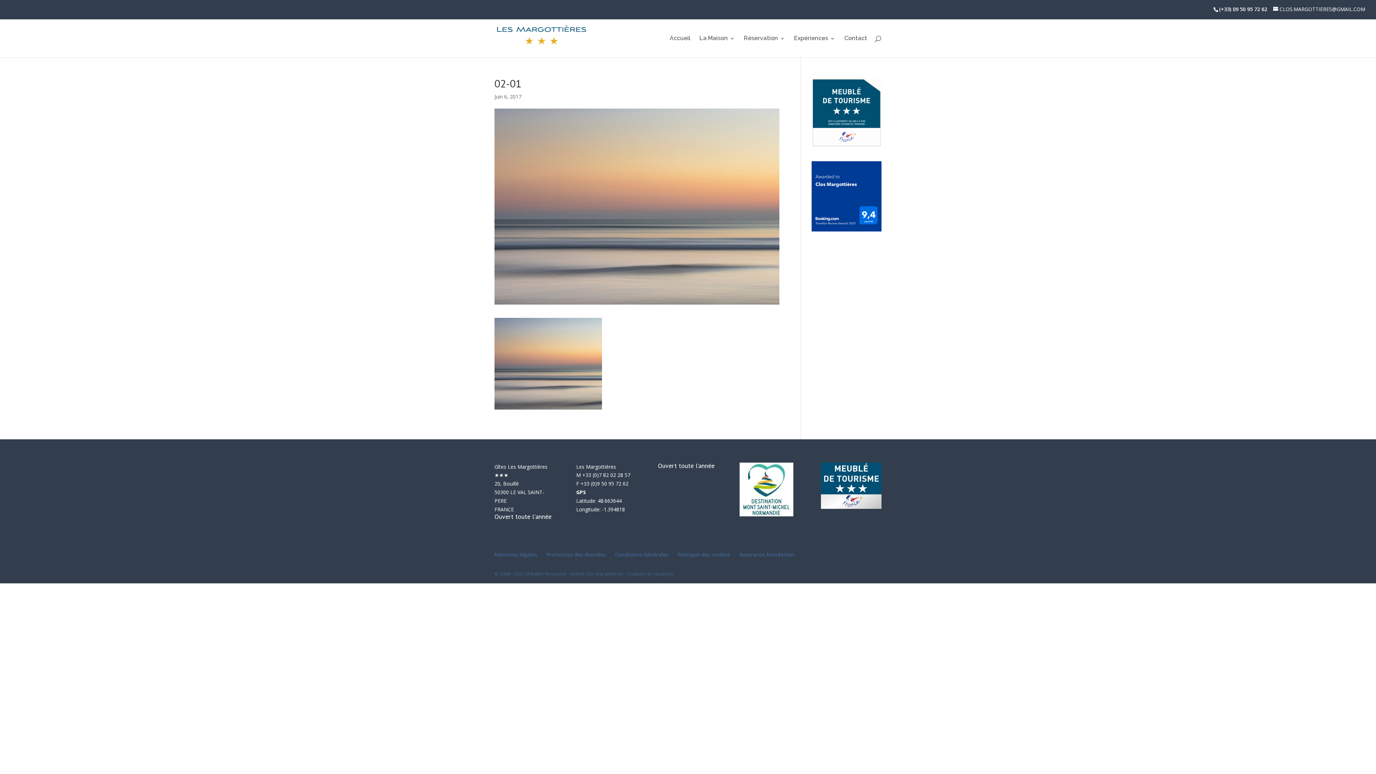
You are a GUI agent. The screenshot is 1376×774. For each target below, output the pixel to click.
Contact (855, 39)
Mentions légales (515, 554)
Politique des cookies (704, 554)
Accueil (680, 39)
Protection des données (576, 554)
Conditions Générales (641, 554)
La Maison (713, 39)
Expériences (811, 39)
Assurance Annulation (766, 554)
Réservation (761, 39)
